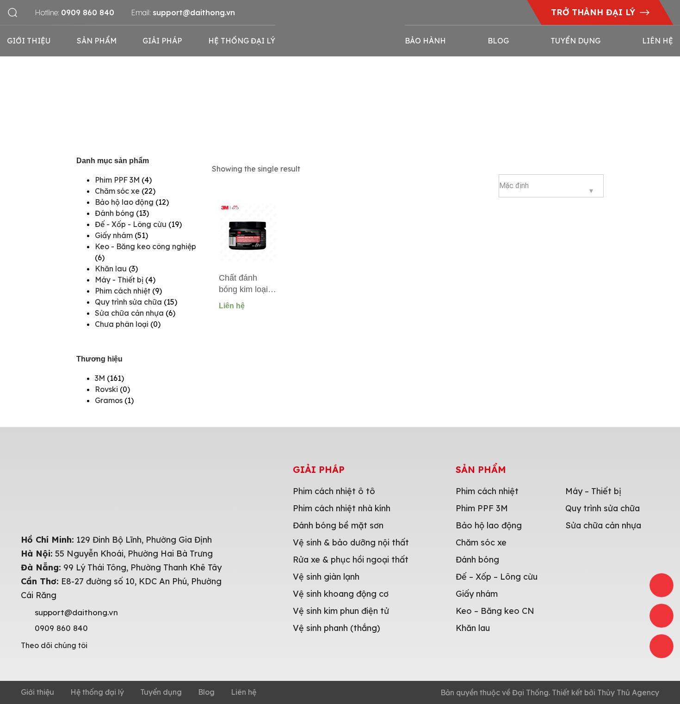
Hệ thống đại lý (241, 40)
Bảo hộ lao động (124, 202)
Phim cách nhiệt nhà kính (341, 508)
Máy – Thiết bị (593, 491)
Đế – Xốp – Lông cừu (497, 576)
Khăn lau (111, 268)
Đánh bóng (114, 213)
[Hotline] (661, 585)
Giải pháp (162, 40)
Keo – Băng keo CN (495, 611)
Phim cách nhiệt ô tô (334, 491)
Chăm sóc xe (117, 191)
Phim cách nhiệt (122, 290)
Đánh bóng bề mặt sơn (338, 525)
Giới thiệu (28, 40)
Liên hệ (657, 40)
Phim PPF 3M (117, 179)
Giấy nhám (114, 235)
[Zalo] (661, 615)
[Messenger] (661, 646)
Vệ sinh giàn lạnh (326, 576)
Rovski (106, 389)
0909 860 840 (61, 628)
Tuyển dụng (575, 40)
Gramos (109, 400)
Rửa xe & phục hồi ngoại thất (350, 559)
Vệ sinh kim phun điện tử (341, 611)
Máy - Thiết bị (119, 279)
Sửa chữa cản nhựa (129, 313)
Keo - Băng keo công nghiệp (145, 246)
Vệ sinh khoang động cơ (341, 593)
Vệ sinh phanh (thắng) (336, 628)
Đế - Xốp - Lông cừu (131, 224)
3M (100, 378)
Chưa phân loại (121, 324)
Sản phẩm (97, 40)
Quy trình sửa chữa (128, 301)
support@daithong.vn (76, 612)
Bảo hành (425, 40)
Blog (498, 40)
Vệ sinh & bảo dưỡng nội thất (351, 542)
